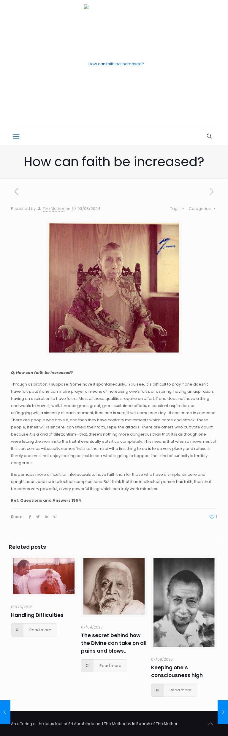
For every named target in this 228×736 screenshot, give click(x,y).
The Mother (53, 208)
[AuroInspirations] (114, 64)
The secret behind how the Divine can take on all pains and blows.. (114, 643)
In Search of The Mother (155, 723)
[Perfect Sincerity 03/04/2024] (223, 712)
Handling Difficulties (37, 615)
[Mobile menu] (16, 137)
